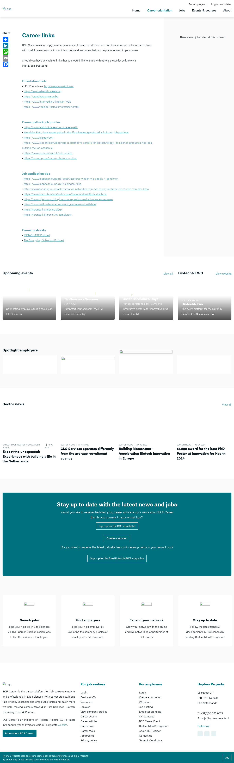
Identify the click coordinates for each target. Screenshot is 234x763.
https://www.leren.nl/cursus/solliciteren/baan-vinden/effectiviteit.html (65, 194)
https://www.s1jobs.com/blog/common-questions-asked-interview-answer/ (68, 199)
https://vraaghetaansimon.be (41, 96)
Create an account (150, 697)
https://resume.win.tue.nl (58, 86)
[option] (29, 621)
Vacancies (86, 702)
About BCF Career (150, 731)
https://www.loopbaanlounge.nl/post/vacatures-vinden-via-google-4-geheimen (71, 179)
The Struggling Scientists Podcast (44, 240)
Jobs (182, 10)
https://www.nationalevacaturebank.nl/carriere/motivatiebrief (60, 204)
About (227, 10)
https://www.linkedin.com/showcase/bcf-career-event (200, 733)
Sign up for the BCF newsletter (117, 526)
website (62, 725)
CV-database (146, 716)
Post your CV (88, 697)
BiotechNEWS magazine (153, 726)
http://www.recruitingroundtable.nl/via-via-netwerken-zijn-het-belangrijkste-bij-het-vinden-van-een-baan (86, 189)
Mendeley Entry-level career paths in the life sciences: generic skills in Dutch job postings (76, 132)
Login (84, 692)
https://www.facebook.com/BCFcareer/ (207, 733)
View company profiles (94, 712)
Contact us (145, 735)
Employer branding (150, 712)
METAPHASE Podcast (37, 235)
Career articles (89, 721)
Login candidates (221, 4)
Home (136, 10)
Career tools (88, 731)
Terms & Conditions (150, 740)
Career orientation (159, 10)
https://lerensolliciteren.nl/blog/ (43, 209)
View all (168, 273)
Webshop (144, 702)
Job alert (85, 707)
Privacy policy (89, 740)
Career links (87, 726)
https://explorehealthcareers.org (42, 91)
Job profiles (87, 735)
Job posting (146, 707)
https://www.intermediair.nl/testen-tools (47, 101)
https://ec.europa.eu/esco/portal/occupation (50, 158)
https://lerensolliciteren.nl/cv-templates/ (48, 214)
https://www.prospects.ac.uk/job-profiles (48, 153)
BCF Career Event (149, 721)
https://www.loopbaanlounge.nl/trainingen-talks (52, 184)
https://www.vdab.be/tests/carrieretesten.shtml (51, 107)
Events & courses (204, 10)
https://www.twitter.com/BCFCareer (213, 733)
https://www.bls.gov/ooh (38, 137)
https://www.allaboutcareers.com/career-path (51, 127)
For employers (197, 4)
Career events (89, 716)
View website (223, 273)
